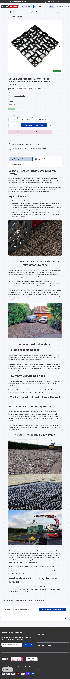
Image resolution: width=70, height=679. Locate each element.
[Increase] (17, 125)
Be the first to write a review (54, 609)
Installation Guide (43, 366)
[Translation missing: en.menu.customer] (57, 6)
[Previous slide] (2, 2)
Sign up (26, 644)
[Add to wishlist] (50, 125)
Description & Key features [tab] (22, 159)
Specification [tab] (42, 159)
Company (40, 634)
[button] (52, 609)
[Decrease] (10, 125)
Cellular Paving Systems (17, 16)
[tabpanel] (35, 382)
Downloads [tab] (17, 164)
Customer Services (44, 645)
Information (41, 640)
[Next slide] (68, 2)
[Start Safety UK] (10, 6)
